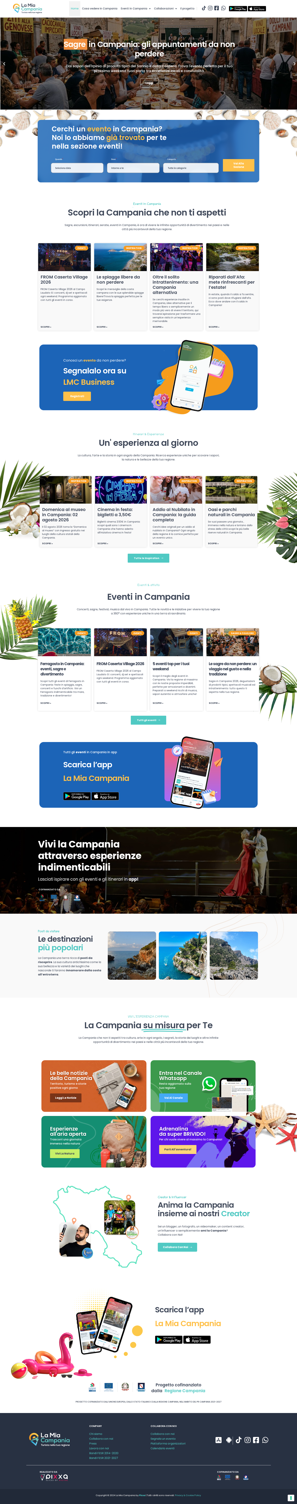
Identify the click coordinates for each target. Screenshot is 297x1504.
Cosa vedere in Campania (99, 8)
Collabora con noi (101, 1439)
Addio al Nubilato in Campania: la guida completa (174, 515)
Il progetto (187, 8)
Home (75, 8)
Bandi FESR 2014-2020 (103, 1453)
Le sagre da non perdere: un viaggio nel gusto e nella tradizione (233, 669)
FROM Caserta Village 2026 (64, 279)
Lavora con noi (99, 1448)
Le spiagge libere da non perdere (118, 279)
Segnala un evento (163, 1439)
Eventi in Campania (134, 8)
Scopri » (46, 327)
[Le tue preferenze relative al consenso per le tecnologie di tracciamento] (291, 1498)
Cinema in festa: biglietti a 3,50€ (115, 512)
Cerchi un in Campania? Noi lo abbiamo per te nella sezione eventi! (109, 137)
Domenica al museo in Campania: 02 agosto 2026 (64, 515)
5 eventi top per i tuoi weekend (171, 666)
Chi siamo (95, 1434)
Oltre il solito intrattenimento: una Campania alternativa (175, 285)
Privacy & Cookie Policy (188, 1495)
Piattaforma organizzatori (168, 1444)
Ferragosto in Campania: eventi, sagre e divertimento (62, 669)
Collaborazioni (164, 8)
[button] (4, 63)
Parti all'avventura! (177, 1149)
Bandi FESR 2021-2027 (103, 1458)
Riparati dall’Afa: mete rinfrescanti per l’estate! (232, 282)
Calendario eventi (162, 1448)
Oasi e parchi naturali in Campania (231, 512)
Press (93, 1444)
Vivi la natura (64, 1153)
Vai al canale (173, 1098)
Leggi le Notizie (65, 1098)
